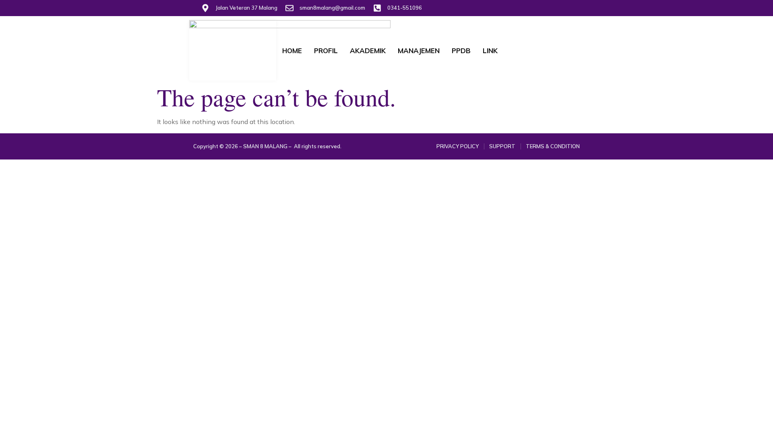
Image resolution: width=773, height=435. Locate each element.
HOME (292, 50)
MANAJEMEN (419, 50)
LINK (490, 50)
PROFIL (326, 50)
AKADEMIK (368, 50)
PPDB (461, 50)
